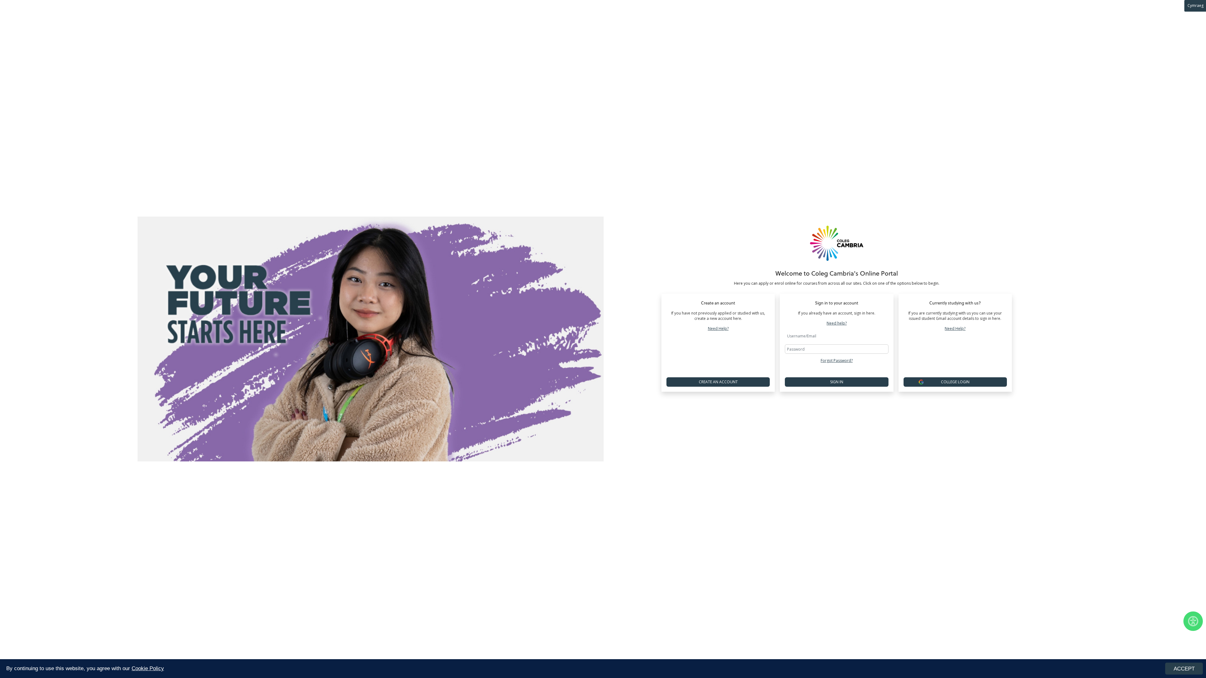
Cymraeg (1195, 5)
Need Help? (718, 328)
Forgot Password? (837, 360)
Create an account (718, 382)
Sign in (836, 382)
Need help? (837, 323)
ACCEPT (1184, 669)
